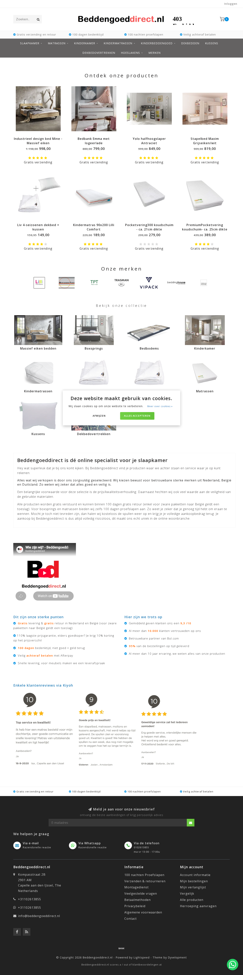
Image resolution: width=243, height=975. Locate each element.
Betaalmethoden (137, 900)
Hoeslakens (130, 53)
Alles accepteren (137, 415)
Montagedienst (136, 887)
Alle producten (191, 900)
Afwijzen (99, 415)
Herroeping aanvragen (198, 906)
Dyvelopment (177, 957)
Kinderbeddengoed (157, 43)
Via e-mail (31, 843)
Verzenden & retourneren (145, 881)
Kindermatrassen (118, 43)
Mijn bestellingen (194, 881)
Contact (130, 918)
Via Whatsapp (89, 843)
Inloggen (230, 4)
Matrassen (56, 43)
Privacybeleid (134, 906)
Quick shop (40, 137)
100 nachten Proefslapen (144, 875)
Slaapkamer (29, 43)
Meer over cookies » (160, 406)
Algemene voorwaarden (143, 912)
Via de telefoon (146, 843)
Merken (154, 53)
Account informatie (195, 875)
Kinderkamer (84, 43)
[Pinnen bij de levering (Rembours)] (121, 948)
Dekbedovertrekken (98, 53)
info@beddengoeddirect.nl (39, 916)
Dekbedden (190, 43)
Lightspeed (141, 957)
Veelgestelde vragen (140, 893)
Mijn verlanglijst (193, 887)
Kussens (211, 43)
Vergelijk (187, 893)
